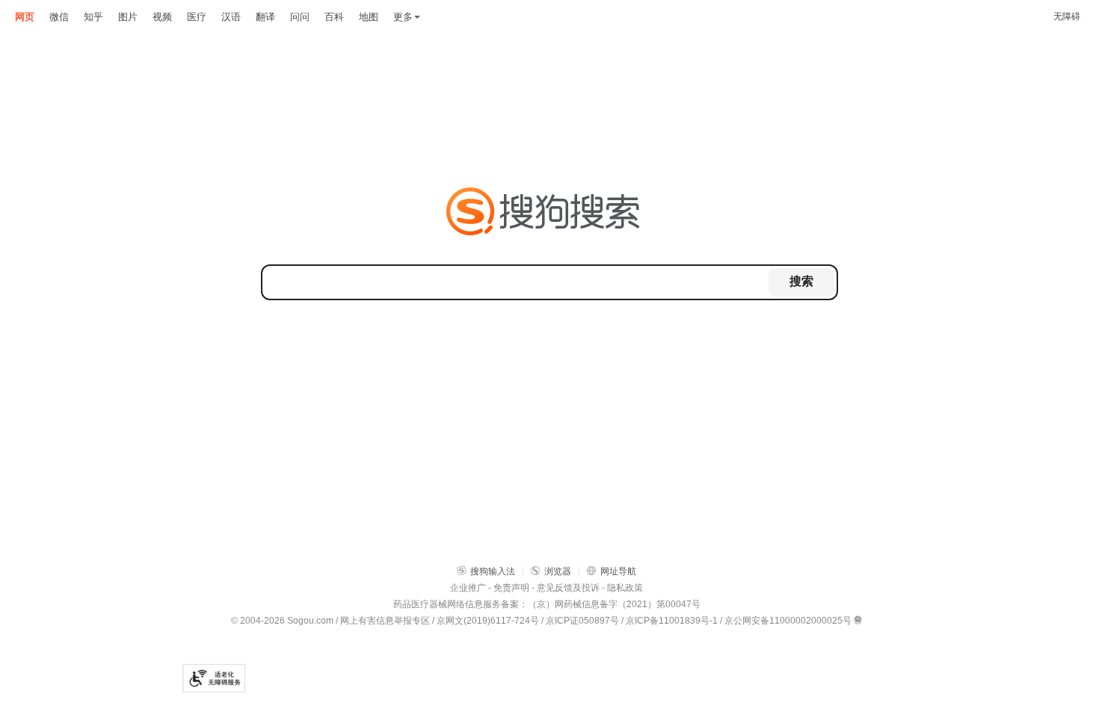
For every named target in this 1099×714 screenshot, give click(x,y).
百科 (334, 16)
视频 (162, 16)
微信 (59, 16)
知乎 (93, 16)
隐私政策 (625, 588)
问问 (300, 16)
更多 (403, 16)
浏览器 (557, 571)
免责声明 (511, 588)
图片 (128, 16)
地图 (368, 16)
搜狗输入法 (492, 571)
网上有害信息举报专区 (385, 620)
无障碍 (1066, 16)
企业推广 (468, 588)
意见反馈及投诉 (568, 588)
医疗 (196, 16)
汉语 (231, 16)
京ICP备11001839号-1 (672, 620)
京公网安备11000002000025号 (788, 620)
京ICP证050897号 (582, 620)
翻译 (265, 16)
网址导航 (618, 571)
